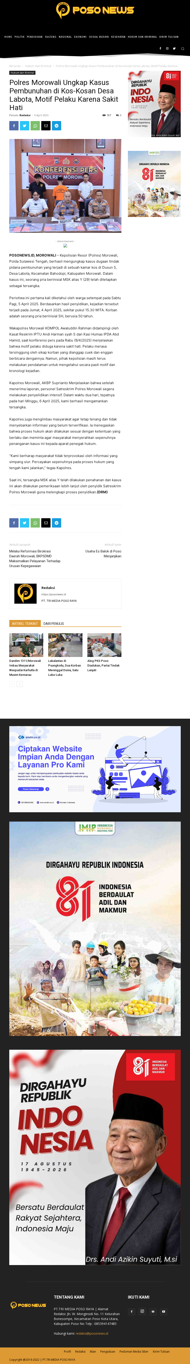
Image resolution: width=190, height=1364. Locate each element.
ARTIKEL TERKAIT (25, 624)
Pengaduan (107, 1352)
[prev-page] (12, 684)
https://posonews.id (53, 594)
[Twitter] (174, 49)
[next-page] (19, 684)
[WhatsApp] (35, 125)
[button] (182, 48)
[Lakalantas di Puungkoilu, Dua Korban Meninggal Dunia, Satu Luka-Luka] (65, 645)
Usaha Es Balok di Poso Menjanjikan (103, 553)
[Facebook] (160, 49)
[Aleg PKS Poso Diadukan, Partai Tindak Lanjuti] (104, 645)
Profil (67, 1352)
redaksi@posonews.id (92, 1333)
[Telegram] (56, 125)
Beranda (15, 66)
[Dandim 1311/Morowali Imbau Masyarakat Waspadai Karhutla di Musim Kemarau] (26, 645)
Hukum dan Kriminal (38, 66)
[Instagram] (167, 49)
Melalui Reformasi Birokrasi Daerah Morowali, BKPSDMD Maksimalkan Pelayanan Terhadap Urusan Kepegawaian (34, 558)
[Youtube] (163, 1312)
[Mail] (153, 1312)
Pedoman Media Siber (134, 1352)
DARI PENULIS (54, 624)
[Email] (46, 125)
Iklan (93, 1352)
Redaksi (25, 115)
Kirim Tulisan (161, 1352)
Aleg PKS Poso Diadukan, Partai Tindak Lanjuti (103, 665)
